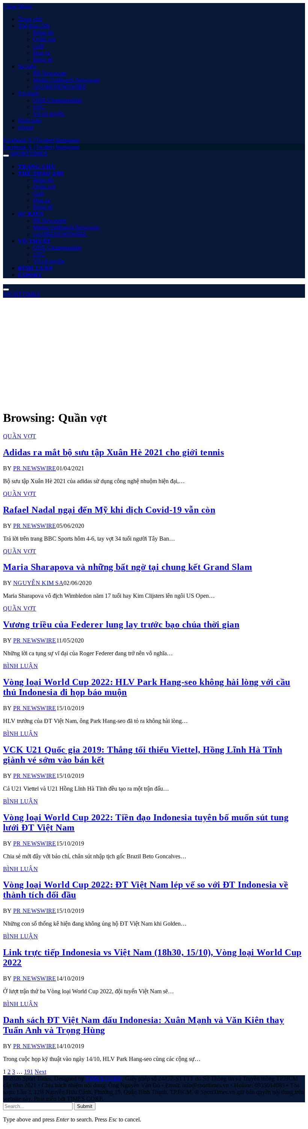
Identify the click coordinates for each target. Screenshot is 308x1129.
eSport (25, 127)
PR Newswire (49, 73)
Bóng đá (43, 32)
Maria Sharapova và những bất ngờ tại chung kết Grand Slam (127, 567)
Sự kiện (27, 66)
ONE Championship (57, 100)
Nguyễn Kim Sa (38, 583)
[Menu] (6, 156)
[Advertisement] (154, 350)
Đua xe (41, 53)
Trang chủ (30, 19)
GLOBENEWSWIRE (59, 86)
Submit (84, 1106)
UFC (39, 107)
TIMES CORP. (104, 1078)
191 (28, 1071)
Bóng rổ (43, 59)
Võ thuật (28, 93)
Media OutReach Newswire (66, 80)
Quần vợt (44, 39)
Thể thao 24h (34, 26)
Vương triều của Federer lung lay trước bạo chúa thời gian (121, 624)
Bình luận (29, 120)
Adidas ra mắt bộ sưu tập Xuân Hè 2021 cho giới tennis (113, 452)
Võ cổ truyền (48, 114)
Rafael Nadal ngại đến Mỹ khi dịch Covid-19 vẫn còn (109, 510)
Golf (38, 46)
